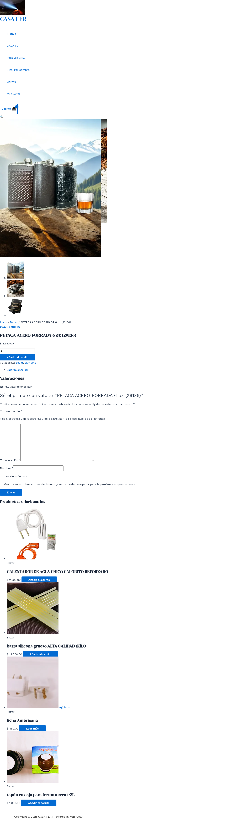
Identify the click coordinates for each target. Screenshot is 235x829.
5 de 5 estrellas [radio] (94, 418)
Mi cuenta (13, 94)
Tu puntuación (11, 411)
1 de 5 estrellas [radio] (10, 418)
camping (14, 326)
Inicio (3, 322)
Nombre (6, 468)
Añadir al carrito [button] (39, 579)
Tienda (11, 33)
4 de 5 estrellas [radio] (73, 418)
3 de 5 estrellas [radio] (52, 418)
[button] (1, 117)
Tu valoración (10, 460)
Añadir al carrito (17, 357)
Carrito (11, 81)
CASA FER (13, 19)
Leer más (32, 728)
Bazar (14, 322)
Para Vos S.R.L (16, 57)
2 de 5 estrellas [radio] (31, 418)
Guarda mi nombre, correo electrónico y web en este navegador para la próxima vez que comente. (70, 484)
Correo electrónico (13, 476)
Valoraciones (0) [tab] (17, 369)
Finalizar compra (18, 69)
